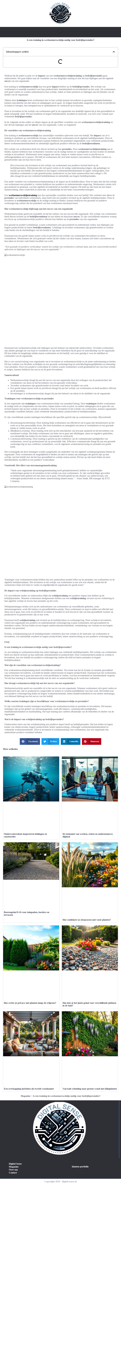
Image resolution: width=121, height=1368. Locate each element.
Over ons (13, 1169)
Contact (13, 1172)
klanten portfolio (80, 1166)
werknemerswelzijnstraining (23, 195)
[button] (60, 30)
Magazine (25, 1096)
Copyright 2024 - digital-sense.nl (60, 1181)
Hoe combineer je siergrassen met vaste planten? (87, 920)
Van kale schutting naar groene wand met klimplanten (90, 1088)
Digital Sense (15, 1163)
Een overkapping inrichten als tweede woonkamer (29, 1088)
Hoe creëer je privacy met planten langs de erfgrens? (30, 1003)
